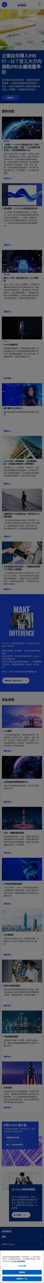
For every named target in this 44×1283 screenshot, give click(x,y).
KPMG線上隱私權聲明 (17, 1261)
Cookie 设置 (22, 1266)
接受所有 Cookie (22, 1279)
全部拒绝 (22, 1272)
